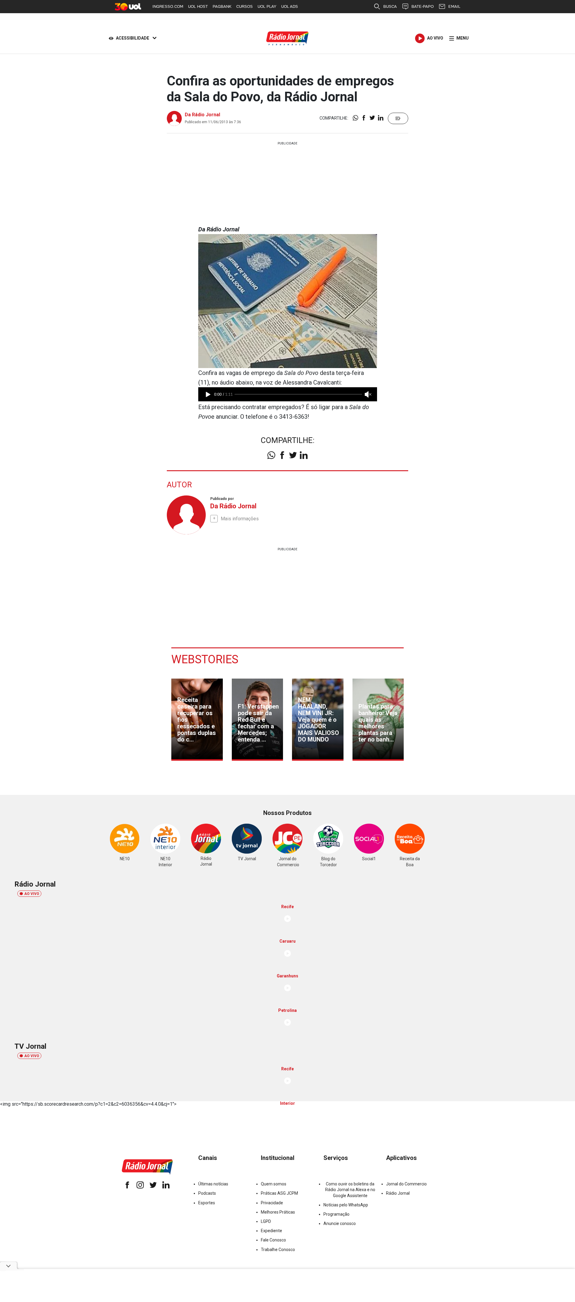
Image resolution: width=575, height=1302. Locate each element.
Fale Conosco (273, 1240)
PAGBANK (222, 6)
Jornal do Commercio (406, 1184)
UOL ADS (289, 6)
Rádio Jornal (398, 1193)
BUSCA (390, 6)
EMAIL (454, 6)
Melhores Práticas (278, 1212)
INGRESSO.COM (167, 6)
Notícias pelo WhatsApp (345, 1204)
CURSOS (244, 6)
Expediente (271, 1230)
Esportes (206, 1202)
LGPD (266, 1221)
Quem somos (273, 1184)
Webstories (204, 659)
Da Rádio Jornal (202, 114)
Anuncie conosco (339, 1223)
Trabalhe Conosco (278, 1249)
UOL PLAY (267, 6)
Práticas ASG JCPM (279, 1193)
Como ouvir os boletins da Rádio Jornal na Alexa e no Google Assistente (350, 1190)
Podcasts (207, 1193)
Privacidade (272, 1202)
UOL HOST (198, 6)
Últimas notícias (213, 1184)
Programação (336, 1214)
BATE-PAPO (422, 6)
